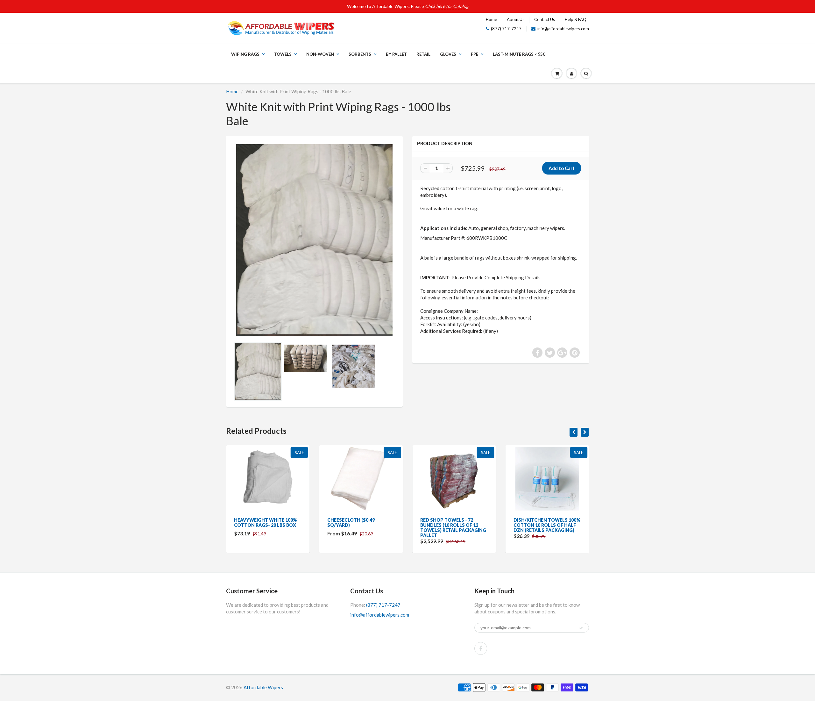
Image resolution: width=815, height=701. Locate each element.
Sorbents (360, 54)
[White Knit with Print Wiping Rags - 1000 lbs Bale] (314, 240)
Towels (283, 54)
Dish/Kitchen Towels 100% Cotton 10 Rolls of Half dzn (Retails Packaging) (547, 525)
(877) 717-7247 (506, 28)
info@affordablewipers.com (563, 28)
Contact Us (544, 19)
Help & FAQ (575, 19)
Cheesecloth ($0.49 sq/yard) (351, 522)
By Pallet (396, 54)
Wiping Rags (245, 54)
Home (491, 19)
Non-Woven (320, 54)
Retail (423, 54)
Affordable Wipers (263, 687)
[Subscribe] (581, 628)
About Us (515, 19)
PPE (474, 54)
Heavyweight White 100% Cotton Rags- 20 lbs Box (265, 522)
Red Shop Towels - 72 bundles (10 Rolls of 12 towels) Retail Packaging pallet (453, 527)
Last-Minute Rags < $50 (519, 54)
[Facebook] (480, 648)
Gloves (448, 54)
